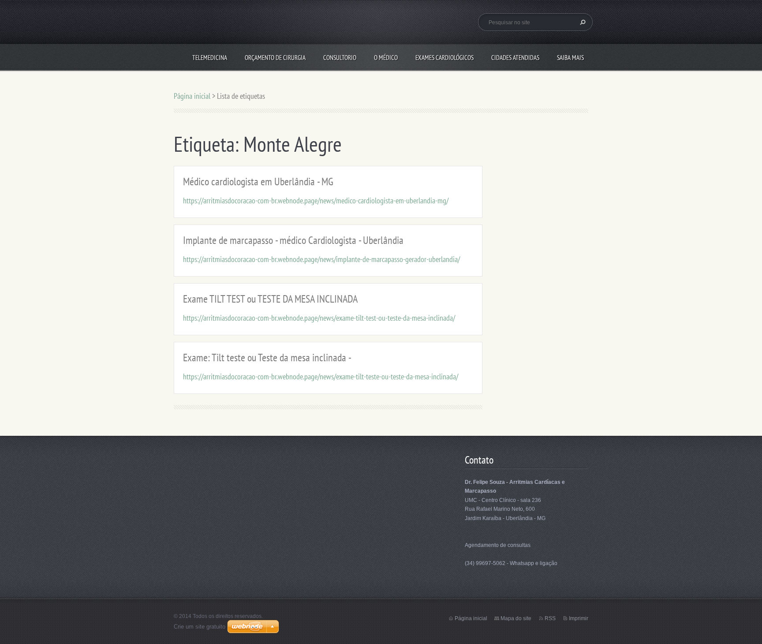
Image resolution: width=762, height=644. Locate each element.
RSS (550, 618)
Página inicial (192, 96)
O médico (386, 57)
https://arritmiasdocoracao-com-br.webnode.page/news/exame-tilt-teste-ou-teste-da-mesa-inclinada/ (320, 376)
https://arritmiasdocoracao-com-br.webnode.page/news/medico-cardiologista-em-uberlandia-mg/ (315, 200)
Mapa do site (516, 618)
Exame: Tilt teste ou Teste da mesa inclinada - (267, 357)
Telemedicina (209, 57)
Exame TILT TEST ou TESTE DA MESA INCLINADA (270, 299)
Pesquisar (581, 22)
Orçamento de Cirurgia (275, 57)
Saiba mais (570, 57)
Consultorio (339, 57)
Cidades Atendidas (515, 57)
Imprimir (578, 618)
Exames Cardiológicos (444, 57)
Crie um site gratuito (199, 626)
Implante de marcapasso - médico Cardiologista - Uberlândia (293, 240)
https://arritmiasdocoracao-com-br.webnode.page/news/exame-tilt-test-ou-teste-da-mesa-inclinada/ (319, 318)
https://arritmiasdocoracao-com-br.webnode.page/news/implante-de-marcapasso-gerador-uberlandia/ (321, 259)
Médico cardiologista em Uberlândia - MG (258, 181)
